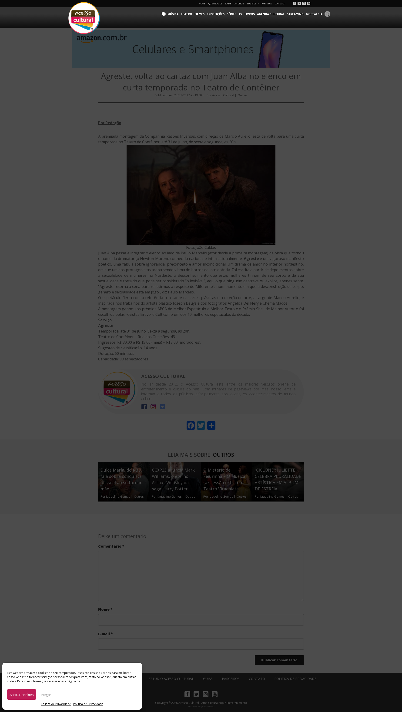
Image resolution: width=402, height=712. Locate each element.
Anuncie (239, 3)
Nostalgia (314, 14)
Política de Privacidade (56, 704)
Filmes (199, 14)
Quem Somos (215, 3)
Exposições (215, 14)
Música (173, 14)
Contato (279, 3)
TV (240, 14)
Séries (231, 14)
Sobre (228, 3)
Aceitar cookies (22, 694)
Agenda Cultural (271, 14)
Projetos (251, 3)
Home (202, 3)
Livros (250, 14)
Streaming (295, 14)
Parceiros (266, 3)
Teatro (186, 14)
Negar (46, 694)
